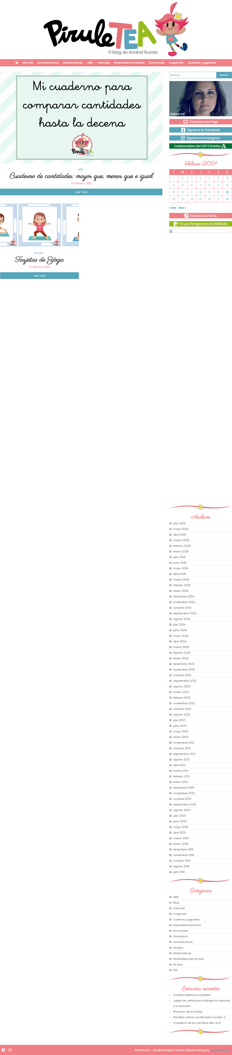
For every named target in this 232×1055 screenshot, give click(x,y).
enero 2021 (180, 782)
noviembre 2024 (184, 602)
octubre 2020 (182, 799)
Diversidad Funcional (129, 63)
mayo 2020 (180, 827)
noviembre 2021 (183, 743)
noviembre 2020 (184, 793)
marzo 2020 (181, 838)
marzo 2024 (181, 647)
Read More (81, 192)
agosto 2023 (181, 686)
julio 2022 (179, 720)
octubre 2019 (181, 861)
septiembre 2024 (184, 613)
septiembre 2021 (184, 754)
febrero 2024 (181, 653)
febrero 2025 (181, 585)
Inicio (16, 62)
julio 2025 (179, 557)
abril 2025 (179, 574)
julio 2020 (179, 816)
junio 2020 (180, 821)
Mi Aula (28, 63)
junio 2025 (180, 563)
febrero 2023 (181, 698)
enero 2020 (180, 844)
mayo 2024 (180, 636)
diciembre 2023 (183, 664)
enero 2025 (180, 591)
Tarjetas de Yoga (39, 260)
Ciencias (103, 63)
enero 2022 (180, 737)
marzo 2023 (181, 692)
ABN (90, 63)
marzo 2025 (181, 579)
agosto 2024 (181, 619)
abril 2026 (179, 534)
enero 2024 (180, 658)
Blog (176, 902)
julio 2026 (179, 523)
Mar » (182, 208)
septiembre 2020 (184, 804)
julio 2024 (179, 624)
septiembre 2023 (184, 681)
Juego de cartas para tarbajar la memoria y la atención (201, 1003)
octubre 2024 (182, 608)
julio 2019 (179, 872)
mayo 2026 (180, 529)
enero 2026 (180, 551)
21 (227, 192)
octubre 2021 (181, 748)
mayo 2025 (180, 568)
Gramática (180, 936)
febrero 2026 (181, 546)
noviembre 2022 (184, 703)
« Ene (172, 208)
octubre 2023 (182, 675)
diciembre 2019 (183, 849)
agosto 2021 (181, 759)
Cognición (176, 63)
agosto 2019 (181, 866)
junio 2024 (180, 630)
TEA (175, 970)
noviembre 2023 (184, 669)
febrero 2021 (181, 776)
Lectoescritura (48, 63)
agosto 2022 (181, 714)
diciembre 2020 (183, 787)
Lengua (178, 947)
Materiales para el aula (188, 959)
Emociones (157, 63)
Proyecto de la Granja (187, 1011)
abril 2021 (179, 765)
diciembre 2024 (183, 596)
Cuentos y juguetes (202, 63)
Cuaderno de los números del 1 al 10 (197, 1023)
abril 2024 (179, 641)
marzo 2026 (181, 540)
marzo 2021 (180, 771)
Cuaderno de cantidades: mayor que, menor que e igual (81, 176)
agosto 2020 (181, 810)
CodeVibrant (219, 1050)
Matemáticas (73, 63)
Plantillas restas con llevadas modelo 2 (199, 1017)
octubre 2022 (182, 709)
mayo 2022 (180, 731)
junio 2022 (180, 726)
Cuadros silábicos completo (192, 995)
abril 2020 (179, 832)
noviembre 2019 (183, 855)
